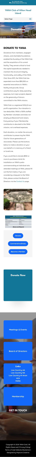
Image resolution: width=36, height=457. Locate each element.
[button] (18, 19)
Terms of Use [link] (10, 450)
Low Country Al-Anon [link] (18, 375)
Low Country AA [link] (18, 370)
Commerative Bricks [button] (18, 244)
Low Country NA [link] (18, 373)
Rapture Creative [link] (22, 453)
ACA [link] (18, 378)
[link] (18, 1)
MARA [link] (18, 381)
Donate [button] (18, 236)
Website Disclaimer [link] (23, 450)
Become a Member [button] (18, 252)
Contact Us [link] (20, 181)
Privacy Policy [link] (24, 447)
